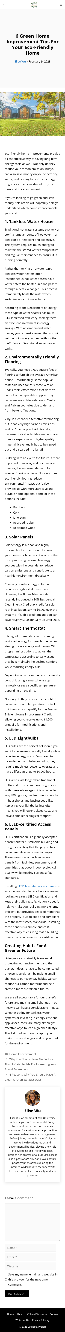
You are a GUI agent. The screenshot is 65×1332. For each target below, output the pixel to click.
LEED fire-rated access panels (37, 886)
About (20, 1314)
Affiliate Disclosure (37, 1314)
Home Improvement (22, 1054)
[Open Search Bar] (4, 4)
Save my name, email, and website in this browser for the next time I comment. (33, 1279)
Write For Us (22, 1320)
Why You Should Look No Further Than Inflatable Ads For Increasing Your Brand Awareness (31, 1064)
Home (10, 1314)
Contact (54, 1314)
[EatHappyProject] (34, 4)
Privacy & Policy (41, 1320)
